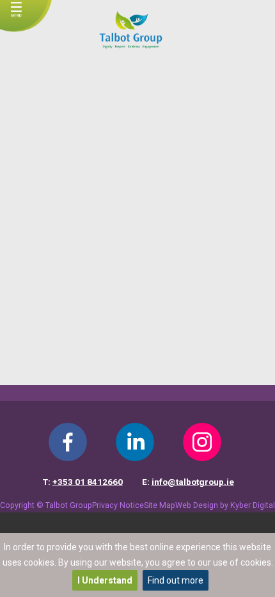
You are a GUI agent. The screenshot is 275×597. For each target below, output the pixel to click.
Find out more (175, 580)
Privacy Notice (118, 505)
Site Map (159, 505)
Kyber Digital (252, 505)
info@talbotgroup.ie (193, 482)
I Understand (104, 580)
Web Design (196, 505)
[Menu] (16, 12)
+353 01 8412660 (87, 482)
